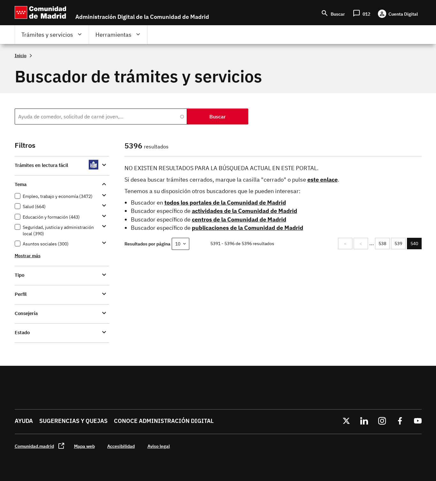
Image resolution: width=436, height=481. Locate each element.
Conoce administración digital (164, 421)
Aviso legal (158, 446)
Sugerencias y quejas (73, 421)
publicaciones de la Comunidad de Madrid (247, 227)
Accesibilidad (121, 446)
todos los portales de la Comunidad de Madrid (225, 202)
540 (416, 245)
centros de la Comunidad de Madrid (239, 219)
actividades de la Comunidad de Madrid (244, 210)
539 (399, 243)
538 (383, 243)
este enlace (322, 179)
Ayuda (24, 421)
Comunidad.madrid (34, 446)
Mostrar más (28, 255)
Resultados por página (147, 244)
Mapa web (84, 446)
